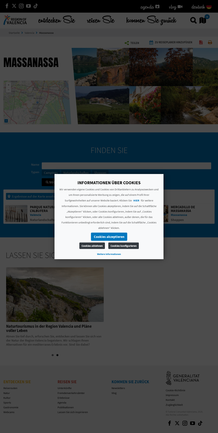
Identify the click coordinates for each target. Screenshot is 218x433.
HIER (136, 200)
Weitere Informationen (109, 254)
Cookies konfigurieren (124, 245)
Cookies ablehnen (92, 245)
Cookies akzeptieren (109, 236)
